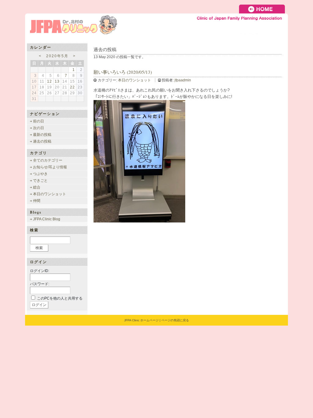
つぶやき (40, 174)
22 (72, 87)
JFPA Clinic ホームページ (141, 320)
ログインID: (39, 271)
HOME (263, 9)
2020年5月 (57, 56)
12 (49, 81)
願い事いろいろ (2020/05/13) (123, 72)
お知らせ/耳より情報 (50, 167)
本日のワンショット (134, 80)
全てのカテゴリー (47, 160)
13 (57, 81)
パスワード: (39, 284)
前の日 (38, 121)
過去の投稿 (42, 141)
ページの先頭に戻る (175, 320)
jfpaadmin (183, 80)
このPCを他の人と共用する (60, 298)
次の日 (38, 128)
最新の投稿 (42, 134)
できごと (40, 180)
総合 (36, 187)
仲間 (36, 201)
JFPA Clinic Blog (46, 219)
